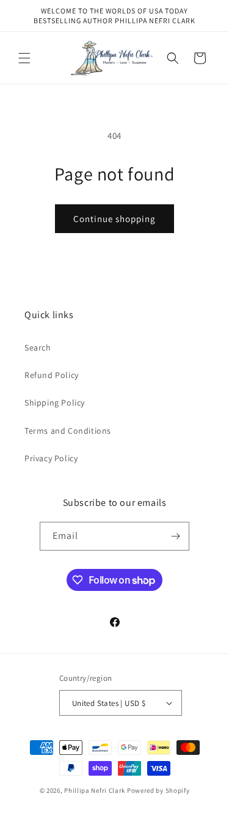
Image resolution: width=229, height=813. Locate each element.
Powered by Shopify (158, 790)
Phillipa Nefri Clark (94, 790)
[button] (24, 58)
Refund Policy (51, 375)
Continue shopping (114, 219)
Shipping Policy (54, 402)
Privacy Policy (51, 458)
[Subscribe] (175, 536)
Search (37, 347)
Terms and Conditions (67, 430)
